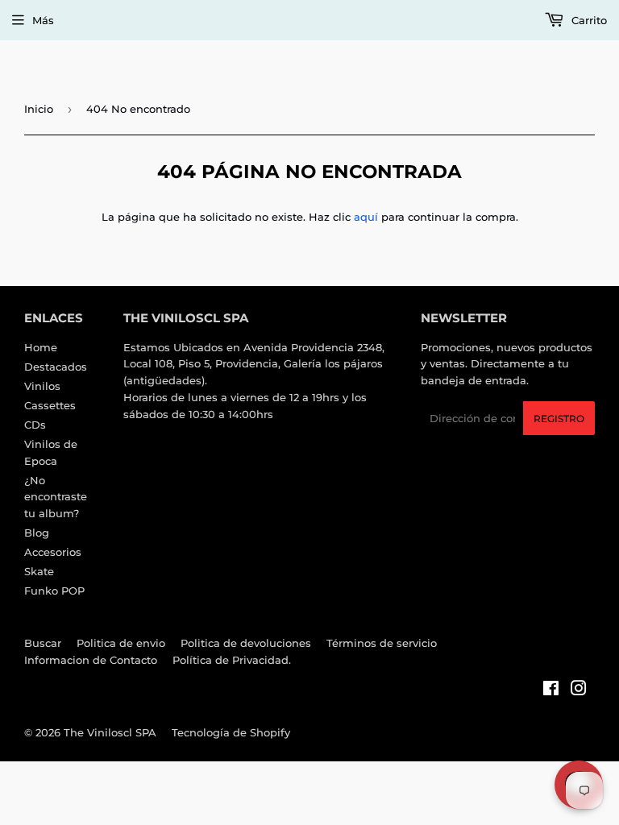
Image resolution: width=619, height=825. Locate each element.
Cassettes (50, 405)
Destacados (55, 366)
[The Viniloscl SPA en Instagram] (579, 690)
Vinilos (42, 385)
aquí (366, 216)
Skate (39, 571)
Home (40, 347)
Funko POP (54, 590)
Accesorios (52, 551)
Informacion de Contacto (90, 659)
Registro (559, 418)
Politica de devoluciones (246, 642)
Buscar (42, 642)
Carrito (587, 20)
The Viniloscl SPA (110, 732)
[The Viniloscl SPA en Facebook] (550, 690)
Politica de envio (121, 642)
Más (43, 20)
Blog (36, 532)
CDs (35, 424)
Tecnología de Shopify (231, 732)
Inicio (38, 108)
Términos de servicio (381, 642)
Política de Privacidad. (231, 659)
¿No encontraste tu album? (55, 497)
